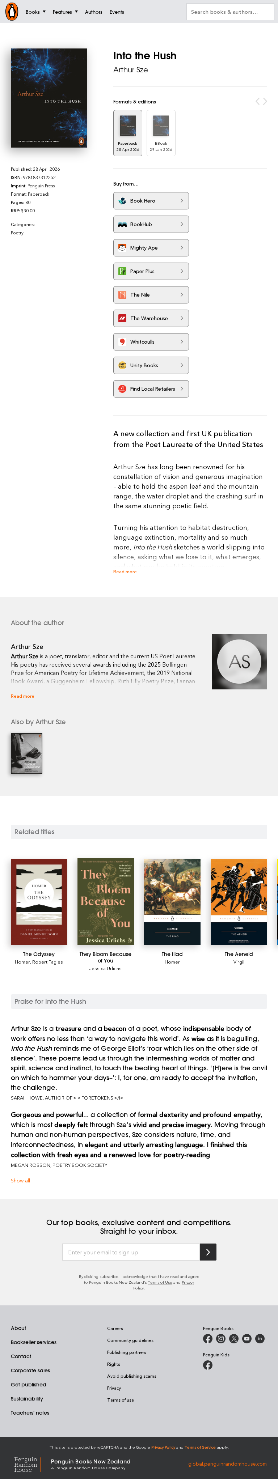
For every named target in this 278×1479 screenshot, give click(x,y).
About (18, 1328)
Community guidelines (130, 1340)
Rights (113, 1364)
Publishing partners (126, 1352)
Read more (125, 571)
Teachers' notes (30, 1413)
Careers (115, 1328)
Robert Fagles (47, 961)
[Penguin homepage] (11, 12)
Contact (21, 1356)
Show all (20, 1180)
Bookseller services (33, 1342)
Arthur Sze (130, 69)
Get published (28, 1384)
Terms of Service (200, 1447)
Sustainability (27, 1398)
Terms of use (120, 1400)
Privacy (114, 1388)
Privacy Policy (163, 1447)
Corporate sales (30, 1370)
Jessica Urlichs (105, 968)
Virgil (238, 961)
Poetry (17, 232)
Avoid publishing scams (131, 1376)
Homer (22, 961)
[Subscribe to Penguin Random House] (208, 1252)
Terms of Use (160, 1282)
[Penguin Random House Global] (31, 1463)
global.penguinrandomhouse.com (227, 1463)
